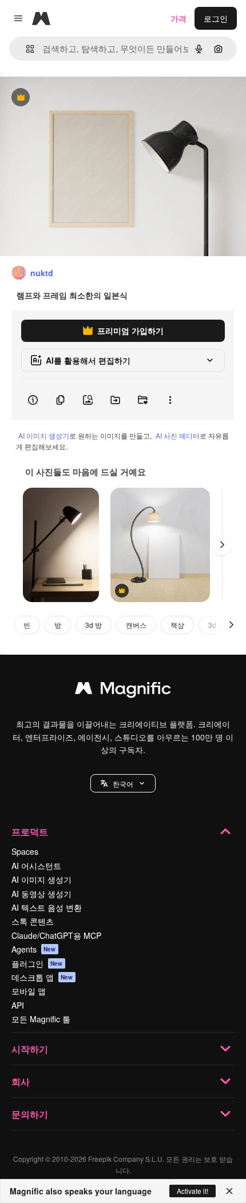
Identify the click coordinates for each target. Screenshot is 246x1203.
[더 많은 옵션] (169, 399)
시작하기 (29, 1048)
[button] (123, 783)
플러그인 (37, 963)
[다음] (222, 545)
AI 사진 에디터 (178, 435)
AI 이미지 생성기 (43, 435)
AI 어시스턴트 (36, 865)
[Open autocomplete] (25, 49)
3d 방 (93, 625)
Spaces (24, 851)
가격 (178, 18)
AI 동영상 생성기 (41, 893)
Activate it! (192, 1191)
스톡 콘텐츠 (32, 921)
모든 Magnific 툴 (40, 1019)
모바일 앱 (28, 991)
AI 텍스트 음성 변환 (46, 907)
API (17, 1005)
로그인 (216, 18)
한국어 (123, 783)
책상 (177, 625)
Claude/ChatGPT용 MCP (56, 935)
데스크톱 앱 (42, 977)
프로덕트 (29, 831)
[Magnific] (123, 690)
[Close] (229, 1191)
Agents (33, 949)
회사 (20, 1081)
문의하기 (29, 1114)
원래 (65, 98)
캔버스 (136, 625)
